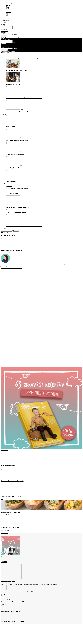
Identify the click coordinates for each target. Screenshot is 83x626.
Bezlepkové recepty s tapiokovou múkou (16, 212)
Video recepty (6, 20)
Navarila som (6, 2)
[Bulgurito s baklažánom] (13, 178)
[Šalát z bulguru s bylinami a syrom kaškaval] (14, 137)
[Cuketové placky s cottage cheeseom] (5, 608)
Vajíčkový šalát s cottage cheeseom (15, 154)
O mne (4, 22)
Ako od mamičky (9, 3)
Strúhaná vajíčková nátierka (13, 168)
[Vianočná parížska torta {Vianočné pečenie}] (41, 478)
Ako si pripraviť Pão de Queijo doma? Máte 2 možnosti (20, 111)
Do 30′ (4, 19)
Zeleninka (8, 17)
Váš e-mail (15, 34)
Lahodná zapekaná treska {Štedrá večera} (12, 250)
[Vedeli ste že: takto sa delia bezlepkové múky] (13, 204)
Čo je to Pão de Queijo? (12, 193)
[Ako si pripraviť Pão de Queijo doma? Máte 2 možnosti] (14, 109)
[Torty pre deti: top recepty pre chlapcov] (13, 67)
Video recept (8, 16)
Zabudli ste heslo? (4, 31)
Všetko (7, 58)
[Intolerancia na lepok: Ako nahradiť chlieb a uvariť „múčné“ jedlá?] (12, 95)
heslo (14, 28)
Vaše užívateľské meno (17, 27)
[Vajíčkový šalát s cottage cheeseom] (14, 151)
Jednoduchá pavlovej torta (13, 84)
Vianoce (7, 15)
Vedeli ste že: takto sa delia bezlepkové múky (17, 207)
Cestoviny (8, 6)
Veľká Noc (8, 14)
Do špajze (8, 7)
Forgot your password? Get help (7, 45)
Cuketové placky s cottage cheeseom (10, 611)
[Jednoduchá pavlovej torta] (13, 81)
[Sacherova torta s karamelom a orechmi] (41, 494)
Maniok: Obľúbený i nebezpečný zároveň (17, 188)
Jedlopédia (5, 21)
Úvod (2, 232)
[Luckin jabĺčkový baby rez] (41, 462)
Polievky (7, 9)
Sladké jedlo (8, 12)
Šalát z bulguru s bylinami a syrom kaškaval (18, 140)
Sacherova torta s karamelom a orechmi (11, 496)
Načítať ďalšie (3, 531)
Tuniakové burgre (10, 126)
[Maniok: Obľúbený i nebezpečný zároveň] (9, 186)
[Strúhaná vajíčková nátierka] (14, 165)
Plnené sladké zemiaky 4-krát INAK (10, 512)
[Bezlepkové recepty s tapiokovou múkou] (12, 209)
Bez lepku (8, 5)
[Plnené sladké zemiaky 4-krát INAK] (41, 509)
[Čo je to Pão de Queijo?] (10, 191)
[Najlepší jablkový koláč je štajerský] (41, 525)
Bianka (2, 252)
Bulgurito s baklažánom (12, 181)
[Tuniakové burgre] (14, 124)
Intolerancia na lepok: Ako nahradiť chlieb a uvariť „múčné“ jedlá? (24, 98)
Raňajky (7, 10)
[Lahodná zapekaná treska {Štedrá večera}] (8, 247)
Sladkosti (7, 13)
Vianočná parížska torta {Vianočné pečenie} (12, 481)
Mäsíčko (7, 8)
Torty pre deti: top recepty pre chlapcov (16, 70)
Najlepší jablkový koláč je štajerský (10, 527)
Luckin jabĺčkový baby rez (8, 465)
